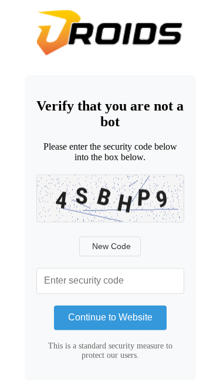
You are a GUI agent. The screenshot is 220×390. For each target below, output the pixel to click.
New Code (111, 246)
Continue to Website (110, 317)
